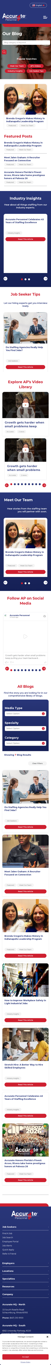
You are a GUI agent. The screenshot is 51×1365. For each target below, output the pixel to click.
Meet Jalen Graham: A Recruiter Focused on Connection (22, 159)
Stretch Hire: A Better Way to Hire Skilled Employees (24, 1066)
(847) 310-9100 (16, 1318)
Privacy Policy (25, 1362)
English (39, 5)
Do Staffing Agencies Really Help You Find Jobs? (24, 349)
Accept (25, 1357)
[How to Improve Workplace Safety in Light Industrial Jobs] (25, 980)
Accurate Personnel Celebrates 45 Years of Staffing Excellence (24, 221)
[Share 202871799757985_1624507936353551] (45, 663)
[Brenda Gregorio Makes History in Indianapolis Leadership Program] (25, 99)
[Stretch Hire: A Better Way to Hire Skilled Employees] (25, 1044)
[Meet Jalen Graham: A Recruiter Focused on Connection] (25, 851)
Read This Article (25, 239)
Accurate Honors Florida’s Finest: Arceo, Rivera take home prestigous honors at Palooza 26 (24, 175)
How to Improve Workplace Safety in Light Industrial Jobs (25, 1002)
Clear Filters (37, 763)
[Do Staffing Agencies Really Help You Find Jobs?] (25, 328)
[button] (47, 1337)
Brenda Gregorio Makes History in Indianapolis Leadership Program (25, 120)
